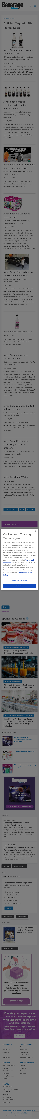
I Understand (19, 586)
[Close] (35, 531)
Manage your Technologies (19, 580)
